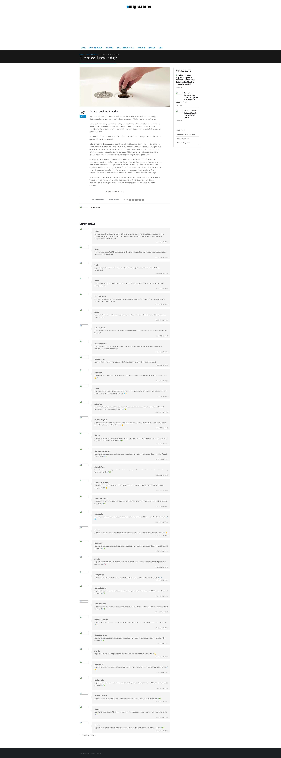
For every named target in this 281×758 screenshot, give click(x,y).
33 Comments (114, 200)
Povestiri (141, 48)
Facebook (130, 200)
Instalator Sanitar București (186, 134)
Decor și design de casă (125, 48)
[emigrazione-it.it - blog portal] (139, 7)
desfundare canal (183, 139)
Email (143, 200)
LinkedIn (136, 200)
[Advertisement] (140, 29)
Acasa (83, 48)
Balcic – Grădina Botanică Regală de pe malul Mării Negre (191, 114)
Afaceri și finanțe (95, 48)
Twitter (133, 200)
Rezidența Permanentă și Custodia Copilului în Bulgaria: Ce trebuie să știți (187, 97)
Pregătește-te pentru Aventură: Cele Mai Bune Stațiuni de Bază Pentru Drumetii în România (185, 80)
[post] (183, 75)
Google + (139, 200)
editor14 (95, 207)
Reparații (151, 48)
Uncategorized (98, 200)
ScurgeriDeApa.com (183, 143)
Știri (160, 48)
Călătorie (109, 48)
